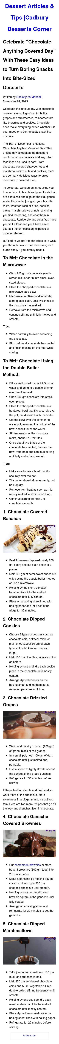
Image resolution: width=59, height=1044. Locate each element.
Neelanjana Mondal (28, 97)
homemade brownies (27, 865)
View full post (29, 1035)
